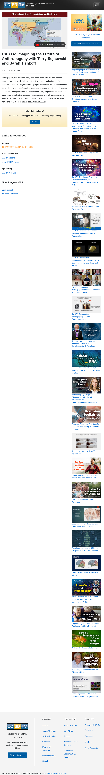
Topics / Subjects (49, 731)
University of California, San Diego (70, 753)
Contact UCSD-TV (92, 725)
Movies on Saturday (46, 748)
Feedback (89, 730)
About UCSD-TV (70, 725)
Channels (46, 742)
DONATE (35, 122)
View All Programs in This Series (87, 44)
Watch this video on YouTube (50, 45)
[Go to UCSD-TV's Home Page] (29, 5)
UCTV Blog (68, 731)
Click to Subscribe (17, 755)
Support (67, 736)
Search (45, 761)
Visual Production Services (71, 743)
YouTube (88, 742)
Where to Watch (49, 756)
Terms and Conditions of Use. (57, 773)
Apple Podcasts (91, 748)
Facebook (89, 736)
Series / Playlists (49, 736)
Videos (45, 725)
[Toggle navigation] (96, 4)
